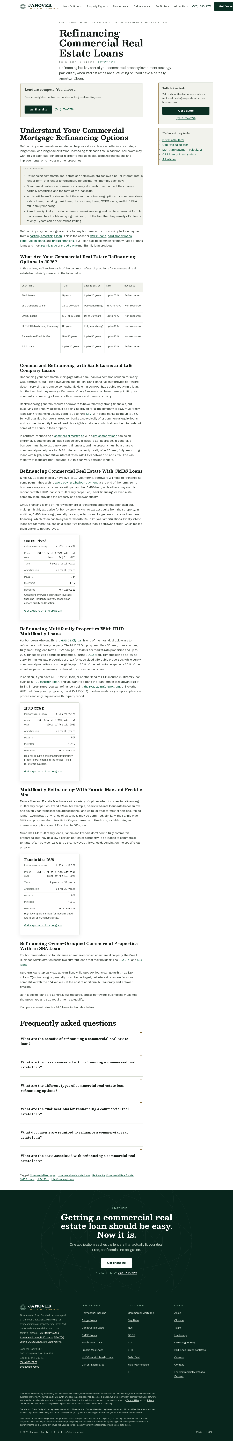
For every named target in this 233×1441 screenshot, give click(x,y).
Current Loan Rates (93, 1364)
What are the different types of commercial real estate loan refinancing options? (73, 1088)
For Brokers (162, 6)
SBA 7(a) (124, 960)
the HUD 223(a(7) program (102, 686)
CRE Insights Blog (184, 1342)
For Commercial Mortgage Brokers (189, 1374)
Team (177, 1327)
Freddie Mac (69, 245)
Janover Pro (54, 1342)
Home (61, 22)
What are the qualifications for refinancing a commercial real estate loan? (75, 1111)
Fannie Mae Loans (92, 1342)
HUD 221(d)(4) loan (46, 681)
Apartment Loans (29, 1337)
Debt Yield (134, 1357)
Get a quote (186, 110)
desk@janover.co (29, 1367)
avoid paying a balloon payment (76, 482)
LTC (130, 1350)
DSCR (92, 654)
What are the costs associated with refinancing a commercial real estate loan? (78, 1158)
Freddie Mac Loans (92, 1350)
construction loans (32, 240)
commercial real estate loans (74, 1175)
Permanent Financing (94, 1313)
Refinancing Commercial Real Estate (113, 1175)
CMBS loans (98, 236)
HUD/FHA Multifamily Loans (97, 1357)
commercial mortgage (69, 436)
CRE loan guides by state (179, 154)
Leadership (180, 1335)
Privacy (198, 1432)
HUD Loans (46, 1337)
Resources (120, 6)
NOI (130, 1327)
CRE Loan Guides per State (190, 1350)
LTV (88, 413)
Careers (179, 1357)
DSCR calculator (173, 140)
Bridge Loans (89, 1320)
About (177, 1313)
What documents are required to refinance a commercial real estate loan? (74, 1135)
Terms (209, 1432)
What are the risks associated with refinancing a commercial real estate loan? (78, 1065)
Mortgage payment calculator (182, 149)
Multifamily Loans (49, 1333)
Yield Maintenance (138, 1364)
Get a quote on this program (43, 610)
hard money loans (120, 236)
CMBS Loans (27, 1179)
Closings (179, 1320)
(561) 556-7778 (201, 6)
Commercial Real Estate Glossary (89, 22)
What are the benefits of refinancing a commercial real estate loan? (74, 1041)
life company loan (105, 436)
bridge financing (63, 240)
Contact (179, 1364)
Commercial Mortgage (42, 1175)
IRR (130, 1372)
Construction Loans (93, 1327)
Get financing (38, 109)
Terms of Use (132, 1400)
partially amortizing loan (46, 236)
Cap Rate (133, 1320)
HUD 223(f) (43, 1179)
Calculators (142, 6)
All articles (169, 159)
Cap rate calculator (175, 144)
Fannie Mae (49, 245)
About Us (181, 6)
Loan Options (72, 6)
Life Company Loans (63, 1179)
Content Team (106, 62)
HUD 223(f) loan (72, 640)
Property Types (97, 6)
